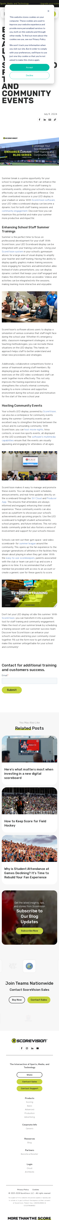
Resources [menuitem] (29, 1138)
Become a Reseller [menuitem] (29, 1154)
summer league (27, 543)
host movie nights (33, 429)
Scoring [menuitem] (29, 1102)
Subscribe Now (29, 930)
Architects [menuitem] (29, 1172)
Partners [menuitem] (29, 1150)
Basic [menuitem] (29, 1106)
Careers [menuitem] (29, 1128)
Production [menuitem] (30, 1113)
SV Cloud (37, 498)
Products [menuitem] (29, 1098)
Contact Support (29, 1088)
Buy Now (17, 999)
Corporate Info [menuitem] (29, 1124)
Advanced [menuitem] (29, 1109)
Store (29, 1075)
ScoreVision (49, 411)
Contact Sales (39, 999)
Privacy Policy (23, 1190)
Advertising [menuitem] (29, 1117)
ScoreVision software (43, 200)
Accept (29, 67)
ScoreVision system (12, 251)
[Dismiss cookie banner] (48, 11)
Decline (29, 75)
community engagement (15, 211)
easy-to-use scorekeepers (20, 558)
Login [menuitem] (29, 1164)
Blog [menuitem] (29, 1142)
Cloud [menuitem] (29, 1168)
